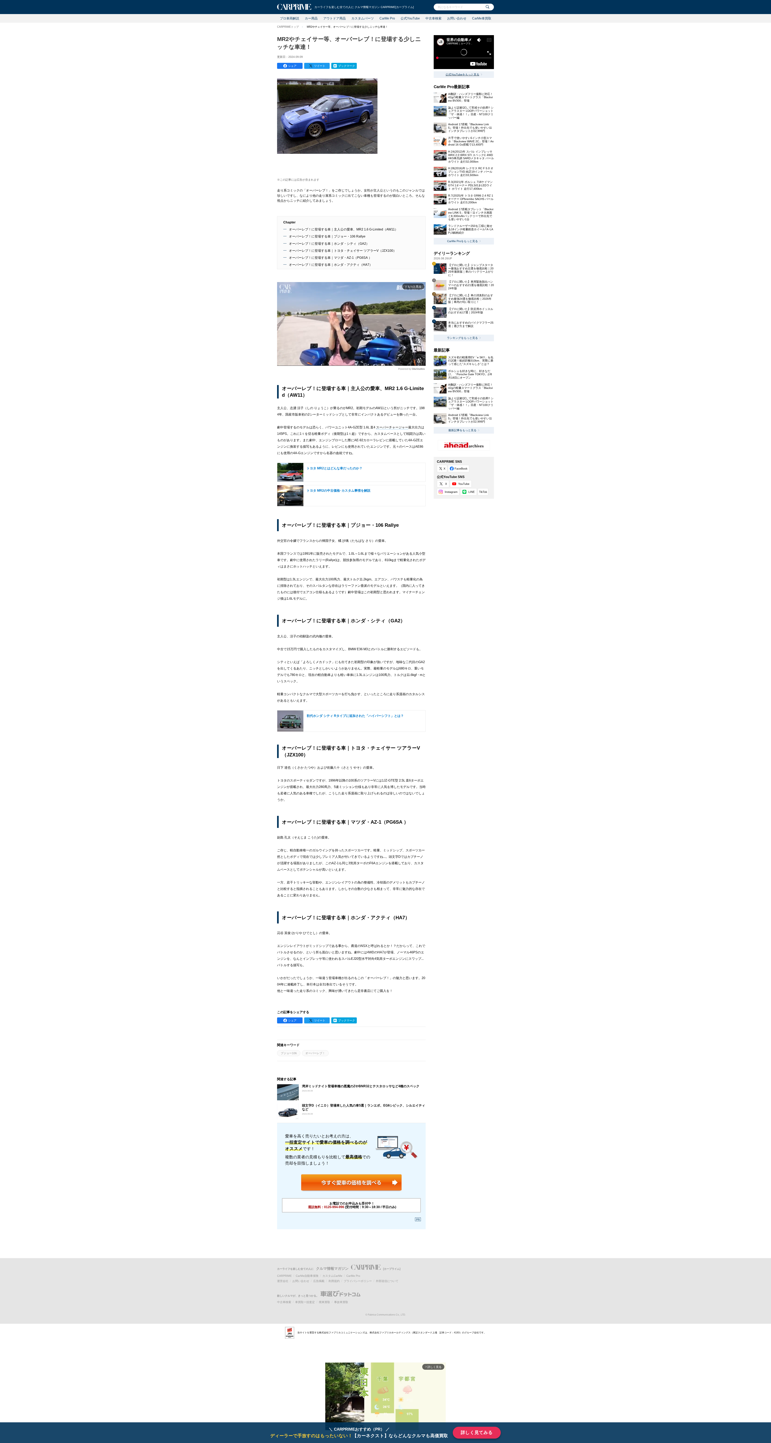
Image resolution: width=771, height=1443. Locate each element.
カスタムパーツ (362, 18)
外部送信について (387, 1281)
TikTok (483, 491)
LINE (471, 491)
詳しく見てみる (477, 1432)
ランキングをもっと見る (462, 337)
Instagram (451, 491)
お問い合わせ (456, 18)
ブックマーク (346, 65)
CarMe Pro (387, 18)
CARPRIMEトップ (288, 26)
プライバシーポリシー (358, 1281)
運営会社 (282, 1281)
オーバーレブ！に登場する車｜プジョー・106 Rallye (327, 236)
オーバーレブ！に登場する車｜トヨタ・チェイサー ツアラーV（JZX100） (342, 250)
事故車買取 (341, 1302)
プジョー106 (289, 1053)
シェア (292, 65)
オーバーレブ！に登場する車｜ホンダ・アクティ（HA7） (330, 264)
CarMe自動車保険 (307, 1275)
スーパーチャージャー (392, 427)
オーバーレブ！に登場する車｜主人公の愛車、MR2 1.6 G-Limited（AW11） (343, 229)
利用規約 (334, 1281)
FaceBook (461, 468)
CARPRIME (284, 1275)
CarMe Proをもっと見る (462, 241)
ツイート (319, 65)
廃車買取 (324, 1302)
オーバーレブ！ (315, 1053)
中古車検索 (433, 18)
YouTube (463, 483)
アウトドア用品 (334, 18)
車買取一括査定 (305, 1302)
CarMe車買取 (481, 18)
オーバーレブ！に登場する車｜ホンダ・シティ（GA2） (329, 243)
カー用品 (311, 18)
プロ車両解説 (289, 18)
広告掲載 (318, 1281)
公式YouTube (410, 18)
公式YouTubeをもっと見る (462, 74)
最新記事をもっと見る (462, 430)
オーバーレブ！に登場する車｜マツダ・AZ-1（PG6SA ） (330, 257)
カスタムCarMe (332, 1275)
